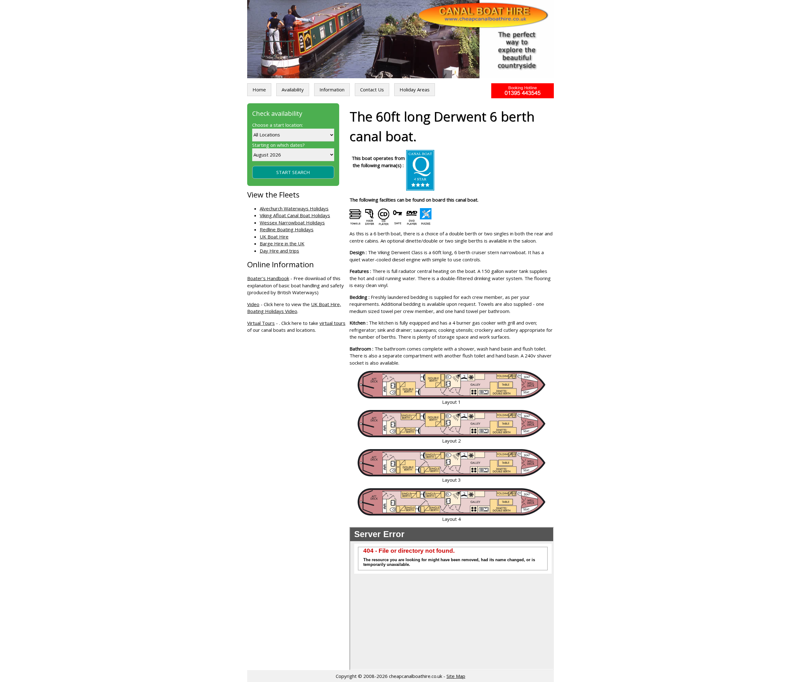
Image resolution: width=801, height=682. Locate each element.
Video (253, 304)
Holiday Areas (415, 89)
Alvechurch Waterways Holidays (294, 208)
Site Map (455, 676)
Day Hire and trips (279, 251)
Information (331, 89)
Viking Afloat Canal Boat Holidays (295, 215)
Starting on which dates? (278, 145)
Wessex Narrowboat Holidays (292, 222)
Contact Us (372, 89)
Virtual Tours (261, 323)
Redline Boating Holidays (287, 229)
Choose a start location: (277, 125)
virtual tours (332, 323)
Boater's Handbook (268, 278)
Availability (293, 89)
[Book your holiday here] (522, 90)
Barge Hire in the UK (282, 243)
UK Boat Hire (274, 236)
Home (259, 89)
